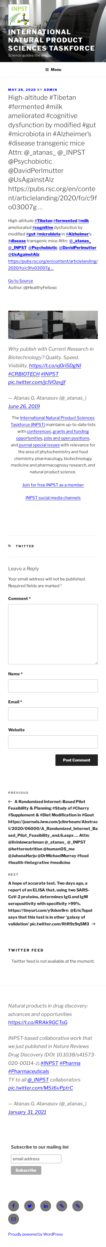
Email (15, 701)
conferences (39, 431)
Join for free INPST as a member (53, 485)
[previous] (15, 325)
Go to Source (20, 280)
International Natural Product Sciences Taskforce (51, 40)
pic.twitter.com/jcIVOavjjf (37, 382)
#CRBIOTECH (24, 374)
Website (16, 729)
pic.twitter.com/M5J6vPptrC (40, 1088)
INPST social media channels (53, 497)
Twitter (25, 546)
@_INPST (38, 1080)
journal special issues (39, 445)
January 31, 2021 (27, 1112)
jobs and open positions (66, 438)
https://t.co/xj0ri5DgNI (55, 365)
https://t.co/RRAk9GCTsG (37, 1022)
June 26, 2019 (24, 406)
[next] (90, 325)
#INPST (50, 374)
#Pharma (70, 1063)
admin (50, 90)
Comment (19, 598)
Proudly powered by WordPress (35, 1234)
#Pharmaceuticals (28, 1071)
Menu (56, 69)
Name (15, 673)
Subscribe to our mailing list (39, 1147)
